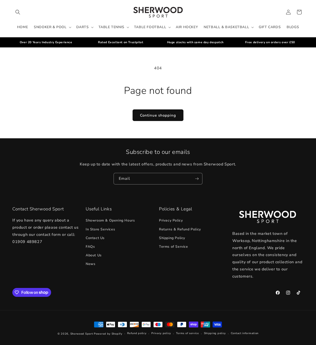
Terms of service (187, 333)
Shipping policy (215, 333)
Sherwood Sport (81, 334)
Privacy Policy (171, 220)
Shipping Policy (172, 238)
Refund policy (136, 333)
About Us (94, 255)
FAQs (90, 246)
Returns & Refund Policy (180, 229)
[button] (17, 12)
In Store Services (100, 229)
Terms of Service (173, 246)
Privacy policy (161, 333)
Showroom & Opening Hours (110, 220)
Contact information (244, 333)
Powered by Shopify (108, 334)
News (90, 264)
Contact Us (95, 238)
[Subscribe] (196, 178)
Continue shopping (158, 115)
